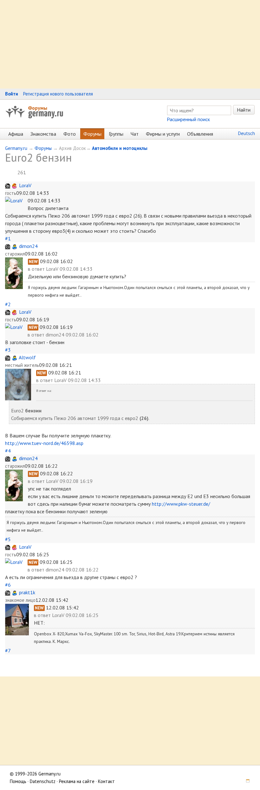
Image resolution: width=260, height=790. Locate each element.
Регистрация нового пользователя (58, 94)
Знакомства (43, 134)
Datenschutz (42, 781)
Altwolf (27, 357)
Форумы (37, 108)
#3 (8, 350)
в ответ (37, 269)
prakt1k (27, 592)
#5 (8, 539)
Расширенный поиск (188, 119)
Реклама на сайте (76, 781)
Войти (11, 94)
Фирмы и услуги (163, 134)
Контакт (106, 781)
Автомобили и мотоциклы (119, 148)
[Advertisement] (130, 44)
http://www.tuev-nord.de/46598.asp (44, 443)
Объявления (200, 134)
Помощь (18, 781)
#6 (8, 585)
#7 (7, 650)
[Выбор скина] (245, 781)
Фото (69, 134)
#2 (8, 304)
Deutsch (246, 133)
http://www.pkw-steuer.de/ (181, 504)
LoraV (25, 185)
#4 (8, 450)
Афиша (15, 134)
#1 (8, 238)
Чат (135, 134)
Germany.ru (16, 148)
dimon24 (28, 246)
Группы (116, 134)
